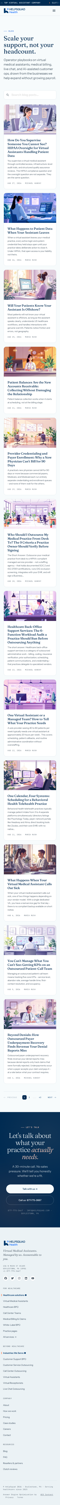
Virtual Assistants (11, 1377)
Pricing (6, 1417)
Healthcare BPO (10, 1307)
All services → (9, 1337)
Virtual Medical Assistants (15, 1301)
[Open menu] (54, 11)
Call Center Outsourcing (14, 1371)
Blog (5, 1451)
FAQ (5, 1457)
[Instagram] (19, 1278)
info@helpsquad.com (38, 1210)
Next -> (52, 1097)
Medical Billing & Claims (14, 1319)
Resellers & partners (13, 1463)
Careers (7, 1429)
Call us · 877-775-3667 (30, 1200)
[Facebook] (5, 1278)
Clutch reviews (10, 1469)
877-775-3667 (15, 1210)
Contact (7, 1435)
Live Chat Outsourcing (14, 1388)
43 (40, 1097)
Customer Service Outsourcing (18, 1365)
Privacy (10, 1497)
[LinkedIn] (26, 1278)
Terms (20, 1497)
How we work (9, 1411)
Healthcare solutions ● (15, 1295)
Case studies (9, 1423)
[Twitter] (12, 1278)
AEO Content (46, 1494)
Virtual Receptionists (13, 1383)
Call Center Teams (12, 1313)
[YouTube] (32, 1278)
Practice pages (10, 1331)
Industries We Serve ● (14, 1353)
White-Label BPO (11, 1325)
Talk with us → (30, 1188)
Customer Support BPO (14, 1359)
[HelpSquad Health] (14, 11)
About (6, 1405)
